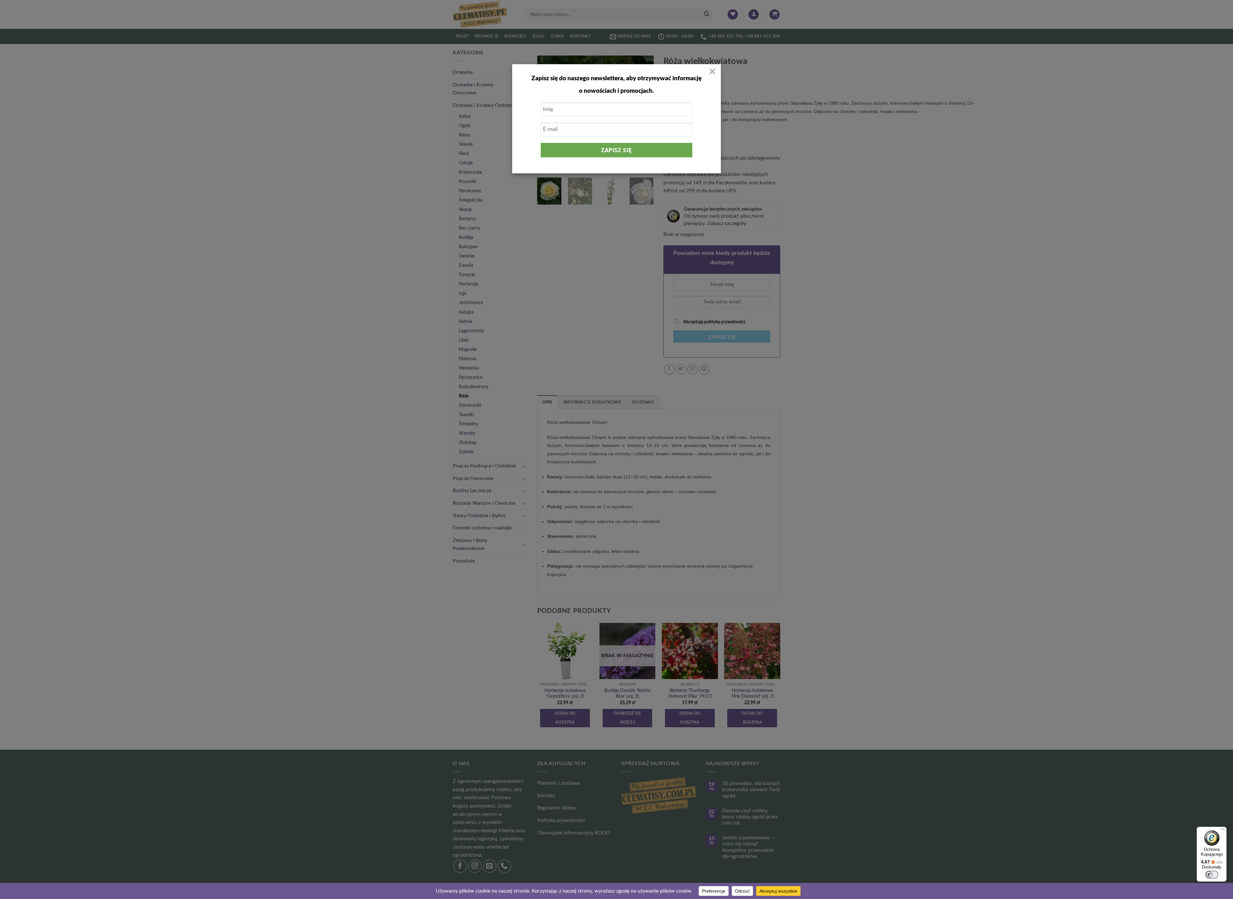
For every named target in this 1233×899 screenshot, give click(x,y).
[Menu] (1223, 830)
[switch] (1211, 874)
